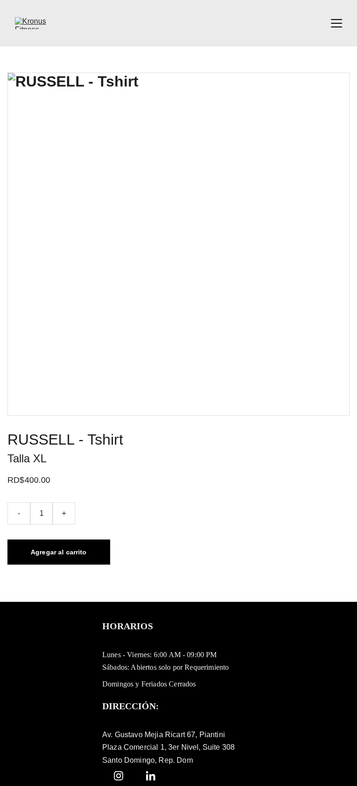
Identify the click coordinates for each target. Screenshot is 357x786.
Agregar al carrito (59, 552)
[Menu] (336, 23)
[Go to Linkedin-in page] (150, 775)
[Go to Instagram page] (118, 775)
